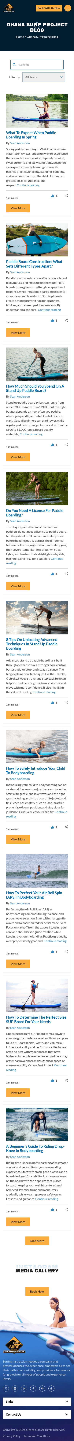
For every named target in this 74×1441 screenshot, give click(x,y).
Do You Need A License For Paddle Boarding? (34, 512)
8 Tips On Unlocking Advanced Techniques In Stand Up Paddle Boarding (31, 644)
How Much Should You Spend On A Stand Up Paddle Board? (35, 388)
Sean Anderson (20, 143)
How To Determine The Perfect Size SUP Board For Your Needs (36, 1019)
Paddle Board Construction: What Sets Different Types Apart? (34, 263)
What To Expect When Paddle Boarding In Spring (31, 134)
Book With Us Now (49, 8)
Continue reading (28, 185)
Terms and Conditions (37, 1436)
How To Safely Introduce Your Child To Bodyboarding (35, 770)
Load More (37, 1241)
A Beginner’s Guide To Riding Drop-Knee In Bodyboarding (35, 1148)
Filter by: (14, 77)
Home (20, 36)
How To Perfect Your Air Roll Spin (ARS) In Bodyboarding (34, 894)
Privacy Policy (11, 1436)
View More (18, 208)
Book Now (37, 1291)
